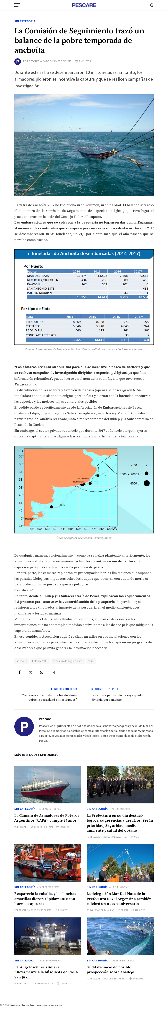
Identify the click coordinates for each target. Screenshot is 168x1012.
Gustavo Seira (99, 910)
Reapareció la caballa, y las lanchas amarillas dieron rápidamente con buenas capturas (45, 898)
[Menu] (17, 5)
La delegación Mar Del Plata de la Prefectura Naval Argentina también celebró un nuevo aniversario (119, 898)
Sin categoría (24, 21)
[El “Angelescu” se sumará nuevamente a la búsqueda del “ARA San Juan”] (47, 936)
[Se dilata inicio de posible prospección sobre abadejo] (120, 936)
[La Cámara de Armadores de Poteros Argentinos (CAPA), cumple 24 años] (47, 784)
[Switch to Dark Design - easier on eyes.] (151, 5)
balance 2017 (40, 661)
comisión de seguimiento (68, 661)
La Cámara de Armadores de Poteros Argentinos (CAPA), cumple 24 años (46, 818)
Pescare (34, 61)
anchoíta (21, 661)
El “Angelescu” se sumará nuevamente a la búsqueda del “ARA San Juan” (46, 972)
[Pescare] (84, 5)
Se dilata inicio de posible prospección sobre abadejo (110, 970)
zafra (91, 661)
